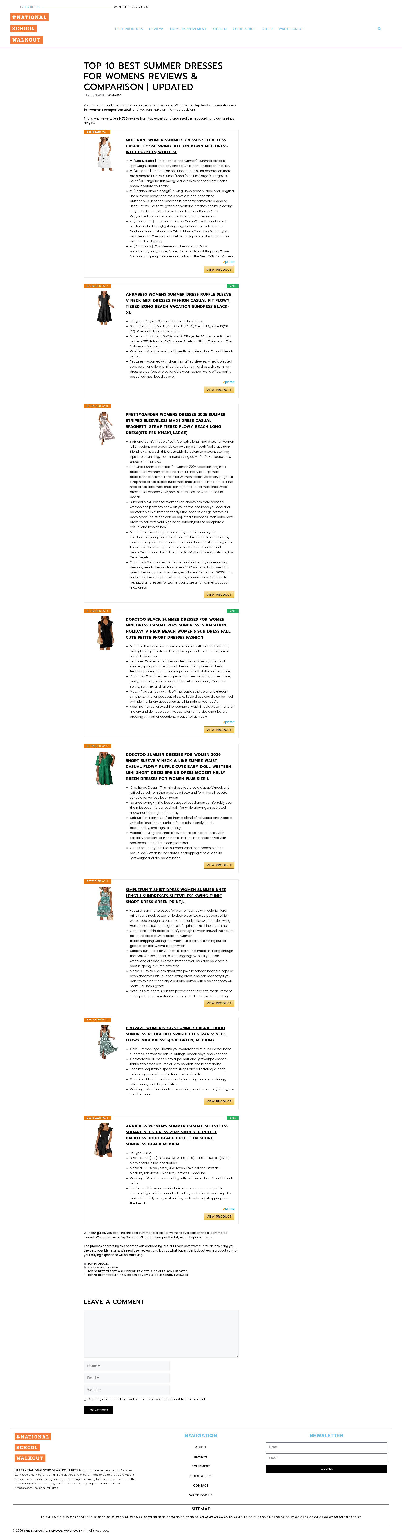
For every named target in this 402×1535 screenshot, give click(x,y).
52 (259, 1517)
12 (74, 1517)
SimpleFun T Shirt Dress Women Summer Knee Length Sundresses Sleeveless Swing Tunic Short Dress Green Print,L (176, 896)
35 (178, 1517)
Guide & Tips (244, 28)
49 (246, 1517)
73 (359, 1517)
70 (346, 1517)
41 (206, 1517)
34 (173, 1517)
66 (326, 1517)
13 (78, 1517)
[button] (379, 29)
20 (108, 1517)
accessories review (103, 1267)
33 (168, 1517)
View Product (219, 270)
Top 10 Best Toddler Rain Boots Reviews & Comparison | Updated (138, 1275)
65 (321, 1517)
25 (131, 1517)
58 (288, 1517)
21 (113, 1517)
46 (231, 1517)
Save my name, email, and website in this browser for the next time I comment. (147, 1399)
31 (159, 1517)
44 (221, 1517)
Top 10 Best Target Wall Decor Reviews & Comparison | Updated (137, 1271)
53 (264, 1517)
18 (99, 1517)
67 (331, 1517)
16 (91, 1517)
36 (183, 1517)
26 (136, 1517)
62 (307, 1517)
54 (269, 1517)
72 (355, 1517)
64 (316, 1517)
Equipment (201, 1466)
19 (104, 1517)
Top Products (98, 1264)
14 (83, 1517)
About (201, 1447)
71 (350, 1517)
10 (67, 1517)
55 (273, 1517)
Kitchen (219, 28)
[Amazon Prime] (228, 262)
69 (341, 1517)
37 (187, 1517)
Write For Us (291, 28)
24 (127, 1517)
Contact (201, 1485)
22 (117, 1517)
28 (145, 1517)
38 (192, 1517)
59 (292, 1517)
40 (202, 1517)
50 (251, 1517)
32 (164, 1517)
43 (216, 1517)
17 (96, 1517)
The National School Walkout (52, 1531)
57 (283, 1517)
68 (336, 1517)
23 (122, 1517)
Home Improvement (188, 28)
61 (302, 1517)
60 (297, 1517)
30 (155, 1517)
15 (87, 1517)
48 (240, 1517)
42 (211, 1517)
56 (278, 1517)
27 (141, 1517)
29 (150, 1517)
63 (311, 1517)
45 (226, 1517)
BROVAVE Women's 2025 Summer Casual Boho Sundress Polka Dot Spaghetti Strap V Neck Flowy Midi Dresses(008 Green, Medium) (176, 1034)
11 (71, 1517)
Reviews (156, 28)
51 (255, 1517)
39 (197, 1517)
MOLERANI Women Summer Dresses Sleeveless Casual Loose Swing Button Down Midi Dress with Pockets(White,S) (177, 146)
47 (236, 1517)
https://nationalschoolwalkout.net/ (46, 1470)
